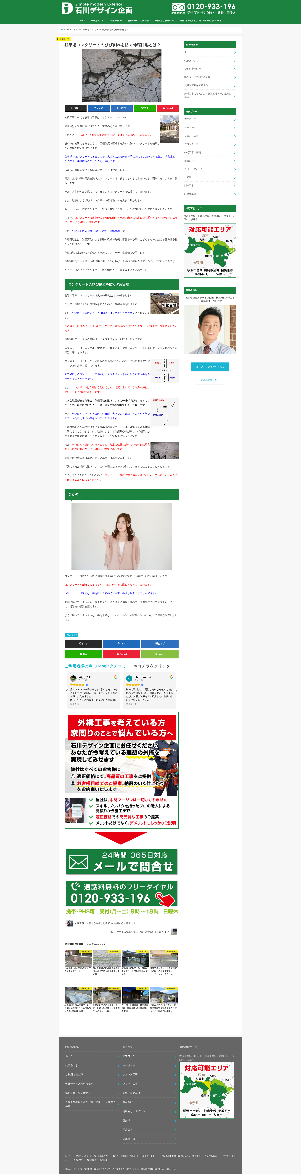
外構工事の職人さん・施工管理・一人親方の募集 (201, 20)
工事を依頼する (147, 1156)
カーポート (190, 127)
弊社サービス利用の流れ (138, 20)
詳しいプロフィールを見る (210, 366)
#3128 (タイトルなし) (97, 1160)
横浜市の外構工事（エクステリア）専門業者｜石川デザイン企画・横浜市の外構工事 (118, 1169)
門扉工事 (189, 185)
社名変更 (78, 1160)
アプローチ (190, 119)
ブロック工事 (191, 144)
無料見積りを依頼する (164, 20)
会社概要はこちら (210, 380)
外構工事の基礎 (192, 152)
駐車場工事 (72, 635)
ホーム (82, 20)
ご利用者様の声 (115, 20)
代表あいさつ (97, 20)
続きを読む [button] (75, 704)
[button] (176, 690)
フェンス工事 (191, 136)
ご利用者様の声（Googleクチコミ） (97, 666)
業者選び (189, 161)
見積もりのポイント (195, 169)
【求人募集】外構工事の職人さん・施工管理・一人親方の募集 (188, 1156)
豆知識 (187, 177)
